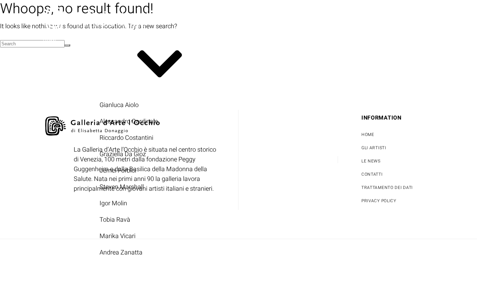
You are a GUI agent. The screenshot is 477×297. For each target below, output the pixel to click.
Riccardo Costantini (126, 138)
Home (50, 41)
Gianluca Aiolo (119, 105)
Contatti (287, 41)
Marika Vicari (117, 236)
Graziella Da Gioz (123, 154)
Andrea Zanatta (121, 252)
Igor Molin (113, 203)
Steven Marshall (122, 187)
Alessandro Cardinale (129, 121)
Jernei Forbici (118, 170)
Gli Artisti (93, 64)
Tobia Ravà (115, 219)
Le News (243, 41)
